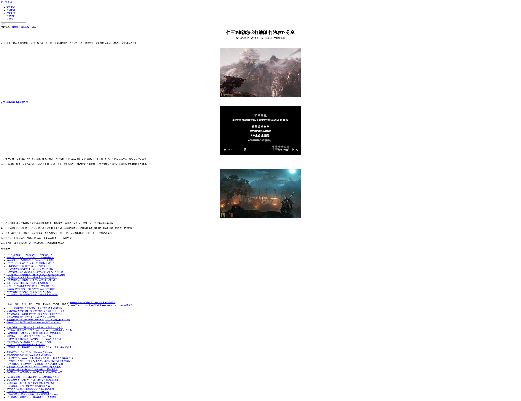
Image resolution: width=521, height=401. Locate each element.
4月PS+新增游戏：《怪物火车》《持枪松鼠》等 (30, 255)
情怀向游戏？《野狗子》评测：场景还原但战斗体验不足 (34, 380)
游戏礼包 (11, 13)
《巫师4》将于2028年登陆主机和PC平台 (26, 344)
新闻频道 (11, 10)
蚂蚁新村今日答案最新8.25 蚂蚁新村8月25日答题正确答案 (34, 372)
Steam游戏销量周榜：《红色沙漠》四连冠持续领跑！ (32, 289)
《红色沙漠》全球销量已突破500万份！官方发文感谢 (32, 294)
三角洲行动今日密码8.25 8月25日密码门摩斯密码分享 (32, 369)
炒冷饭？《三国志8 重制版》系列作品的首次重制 (30, 389)
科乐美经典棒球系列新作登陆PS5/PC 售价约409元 (30, 269)
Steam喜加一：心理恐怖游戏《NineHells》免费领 (30, 260)
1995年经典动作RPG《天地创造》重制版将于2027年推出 (34, 333)
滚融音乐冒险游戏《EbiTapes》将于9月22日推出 (30, 355)
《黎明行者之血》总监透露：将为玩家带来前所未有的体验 (35, 272)
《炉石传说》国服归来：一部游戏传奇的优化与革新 (31, 397)
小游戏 (10, 19)
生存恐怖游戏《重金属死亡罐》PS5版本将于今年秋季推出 (34, 314)
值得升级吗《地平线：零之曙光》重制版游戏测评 (30, 383)
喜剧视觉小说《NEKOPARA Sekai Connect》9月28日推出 (34, 366)
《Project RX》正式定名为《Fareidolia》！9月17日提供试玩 (35, 364)
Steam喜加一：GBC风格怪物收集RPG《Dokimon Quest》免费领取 (101, 305)
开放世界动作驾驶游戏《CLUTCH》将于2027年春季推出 (34, 339)
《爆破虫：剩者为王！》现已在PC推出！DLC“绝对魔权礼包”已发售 (39, 330)
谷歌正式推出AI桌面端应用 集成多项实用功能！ (30, 283)
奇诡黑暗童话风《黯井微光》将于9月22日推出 (29, 342)
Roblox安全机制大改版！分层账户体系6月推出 (29, 292)
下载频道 (11, 7)
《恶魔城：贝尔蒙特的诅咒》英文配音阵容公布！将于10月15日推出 (39, 347)
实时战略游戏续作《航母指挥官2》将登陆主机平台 (31, 317)
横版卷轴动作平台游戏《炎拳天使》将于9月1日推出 (38, 308)
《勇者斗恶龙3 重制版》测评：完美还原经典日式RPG (32, 394)
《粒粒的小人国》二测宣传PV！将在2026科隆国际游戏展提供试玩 (38, 361)
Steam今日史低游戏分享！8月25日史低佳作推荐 (92, 302)
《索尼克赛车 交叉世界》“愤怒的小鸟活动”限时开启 (32, 277)
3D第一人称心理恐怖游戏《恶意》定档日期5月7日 (31, 286)
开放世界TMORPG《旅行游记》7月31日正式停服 (30, 257)
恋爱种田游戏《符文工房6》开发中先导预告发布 (30, 352)
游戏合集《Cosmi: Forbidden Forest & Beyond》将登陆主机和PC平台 (38, 319)
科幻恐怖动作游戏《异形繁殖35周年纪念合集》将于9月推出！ (36, 311)
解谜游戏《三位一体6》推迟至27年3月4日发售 (29, 336)
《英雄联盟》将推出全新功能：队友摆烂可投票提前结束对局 (36, 274)
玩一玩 (15, 26)
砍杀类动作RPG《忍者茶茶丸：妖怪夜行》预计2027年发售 (35, 327)
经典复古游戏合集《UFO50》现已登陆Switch (28, 266)
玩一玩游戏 (6, 2)
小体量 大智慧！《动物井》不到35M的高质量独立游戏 (33, 377)
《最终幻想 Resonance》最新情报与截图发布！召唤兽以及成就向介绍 (40, 358)
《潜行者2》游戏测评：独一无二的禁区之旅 (28, 391)
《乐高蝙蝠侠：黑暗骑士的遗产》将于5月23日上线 (31, 280)
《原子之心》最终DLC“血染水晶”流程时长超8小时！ (32, 263)
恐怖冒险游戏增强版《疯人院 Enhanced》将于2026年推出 (34, 322)
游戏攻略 (11, 16)
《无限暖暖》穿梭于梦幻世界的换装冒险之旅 (28, 386)
